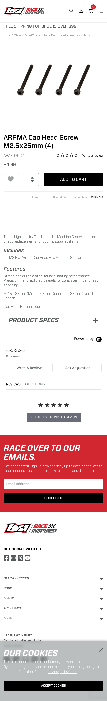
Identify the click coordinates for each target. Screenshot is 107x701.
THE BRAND (12, 608)
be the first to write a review (53, 417)
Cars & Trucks (32, 35)
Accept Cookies (53, 685)
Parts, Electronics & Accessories (62, 35)
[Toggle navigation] (98, 11)
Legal (8, 618)
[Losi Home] (24, 10)
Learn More (96, 197)
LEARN (9, 598)
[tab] (29, 367)
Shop (17, 35)
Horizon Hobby (31, 640)
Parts (86, 35)
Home (7, 35)
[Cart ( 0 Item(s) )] (91, 11)
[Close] (101, 650)
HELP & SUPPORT (16, 578)
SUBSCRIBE (53, 498)
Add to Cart (73, 179)
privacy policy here (62, 672)
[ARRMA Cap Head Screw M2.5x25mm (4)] (53, 80)
